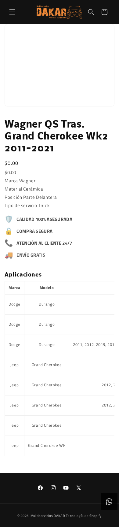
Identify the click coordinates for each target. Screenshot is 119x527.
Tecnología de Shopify (84, 515)
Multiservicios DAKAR (48, 515)
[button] (12, 12)
